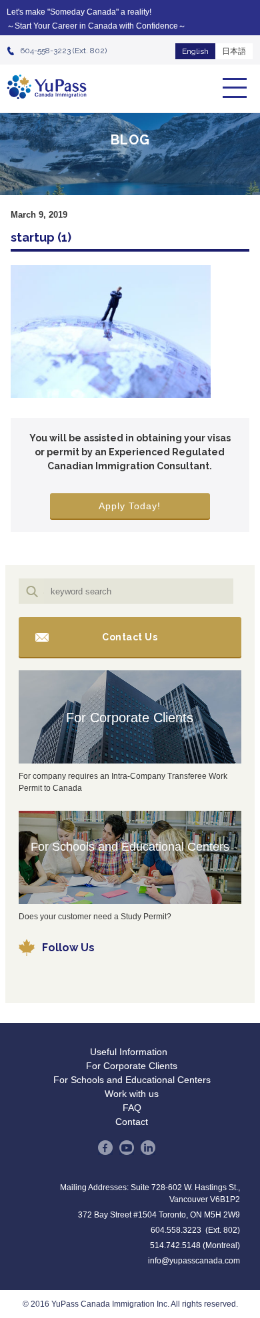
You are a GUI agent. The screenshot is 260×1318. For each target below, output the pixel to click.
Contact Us (129, 637)
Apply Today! (130, 506)
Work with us (132, 1093)
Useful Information (128, 1051)
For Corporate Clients (129, 717)
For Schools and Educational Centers (130, 846)
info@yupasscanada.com (194, 1260)
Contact (131, 1121)
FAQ (132, 1107)
